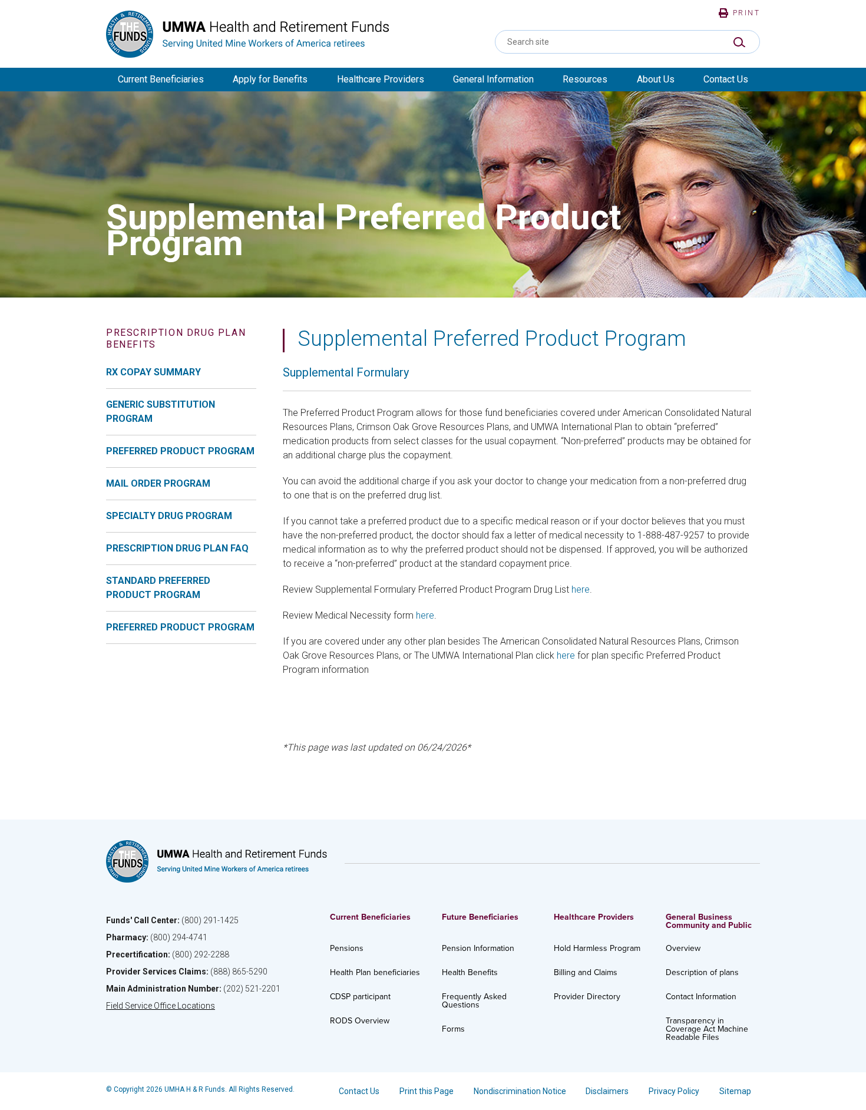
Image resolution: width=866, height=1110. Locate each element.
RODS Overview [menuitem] (359, 1021)
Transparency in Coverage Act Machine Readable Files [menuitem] (707, 1029)
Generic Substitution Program (160, 411)
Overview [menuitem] (683, 948)
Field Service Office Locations (160, 1005)
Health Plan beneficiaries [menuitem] (375, 972)
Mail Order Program (158, 483)
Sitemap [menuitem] (735, 1091)
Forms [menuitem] (453, 1029)
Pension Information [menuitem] (478, 948)
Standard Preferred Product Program (158, 587)
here (580, 589)
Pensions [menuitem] (346, 948)
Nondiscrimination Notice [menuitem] (520, 1091)
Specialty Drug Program (169, 515)
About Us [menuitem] (656, 79)
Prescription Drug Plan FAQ (177, 548)
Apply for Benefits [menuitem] (270, 79)
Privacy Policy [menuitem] (674, 1091)
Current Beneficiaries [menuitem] (161, 79)
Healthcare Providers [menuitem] (380, 79)
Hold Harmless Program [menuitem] (597, 948)
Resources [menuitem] (585, 79)
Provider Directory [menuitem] (587, 997)
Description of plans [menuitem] (702, 972)
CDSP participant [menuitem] (360, 997)
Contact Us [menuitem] (725, 79)
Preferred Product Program (180, 451)
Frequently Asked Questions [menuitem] (474, 1001)
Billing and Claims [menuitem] (585, 972)
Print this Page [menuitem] (426, 1091)
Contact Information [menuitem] (701, 997)
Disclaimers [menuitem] (607, 1091)
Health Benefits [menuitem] (470, 972)
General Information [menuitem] (493, 79)
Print (746, 13)
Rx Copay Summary (153, 372)
